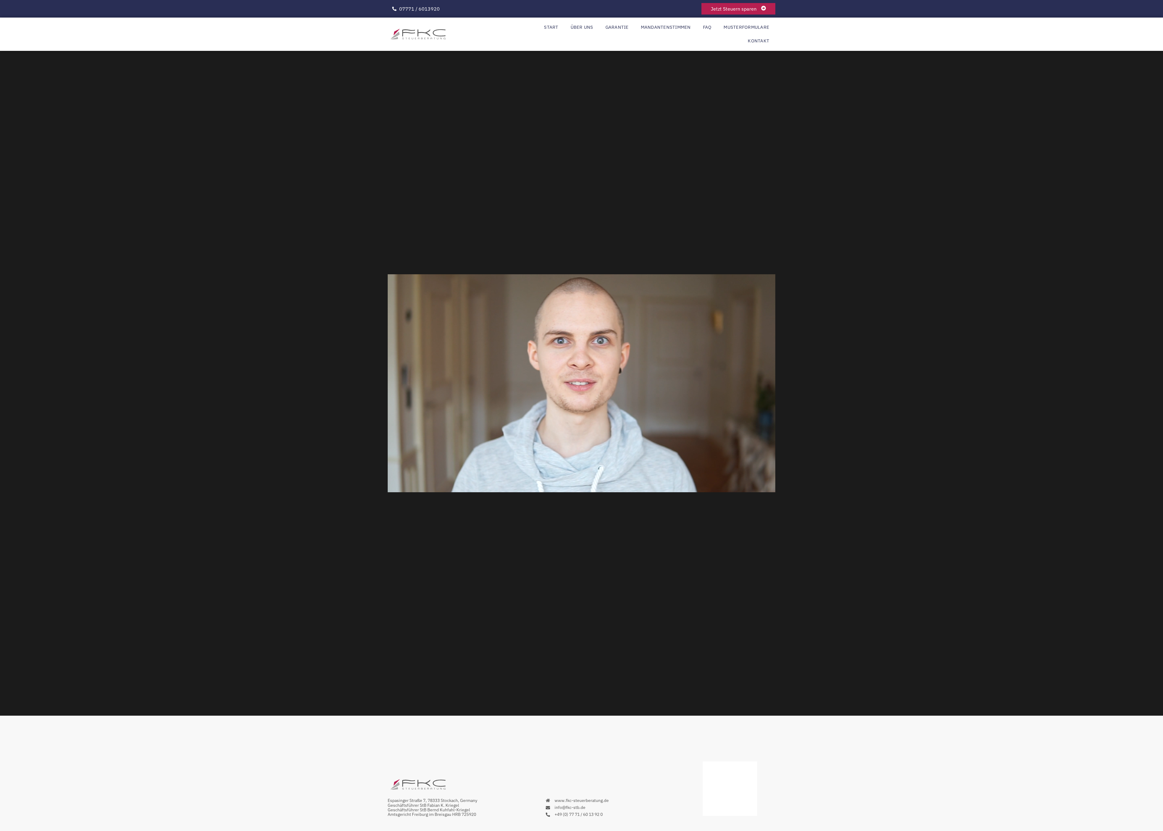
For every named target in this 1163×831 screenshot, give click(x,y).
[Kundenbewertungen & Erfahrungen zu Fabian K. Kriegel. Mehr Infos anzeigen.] (730, 814)
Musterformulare (746, 27)
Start (551, 27)
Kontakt (758, 41)
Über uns (582, 27)
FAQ (707, 27)
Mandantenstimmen (666, 27)
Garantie (617, 27)
